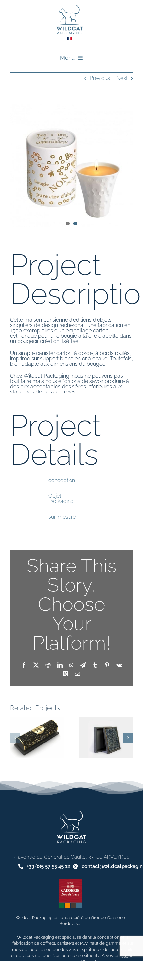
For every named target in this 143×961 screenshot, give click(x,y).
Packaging (61, 501)
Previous (100, 78)
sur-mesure (62, 517)
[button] (15, 738)
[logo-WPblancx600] (71, 813)
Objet (54, 496)
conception (61, 480)
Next (122, 78)
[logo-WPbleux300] (69, 7)
